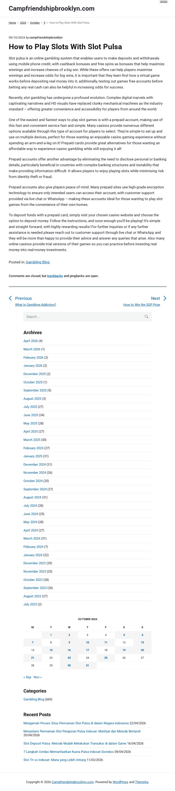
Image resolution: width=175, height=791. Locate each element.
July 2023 (30, 604)
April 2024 (30, 530)
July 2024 (30, 506)
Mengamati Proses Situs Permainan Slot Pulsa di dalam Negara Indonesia (76, 723)
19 (123, 650)
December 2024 (34, 464)
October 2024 (32, 481)
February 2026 (33, 357)
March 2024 (31, 538)
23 (69, 657)
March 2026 (31, 349)
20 (142, 650)
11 (105, 642)
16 (69, 650)
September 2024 (35, 489)
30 (69, 665)
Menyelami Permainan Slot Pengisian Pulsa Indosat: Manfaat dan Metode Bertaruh (82, 731)
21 (32, 657)
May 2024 (30, 522)
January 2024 (32, 555)
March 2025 (31, 440)
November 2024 (34, 473)
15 (51, 650)
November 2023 (34, 571)
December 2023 (34, 563)
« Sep (27, 677)
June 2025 (30, 415)
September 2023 (35, 588)
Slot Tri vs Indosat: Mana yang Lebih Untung (54, 760)
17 (87, 650)
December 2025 (34, 374)
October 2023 (32, 580)
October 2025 (32, 382)
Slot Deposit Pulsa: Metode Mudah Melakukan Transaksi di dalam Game (74, 743)
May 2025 (30, 423)
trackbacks (55, 276)
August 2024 (32, 497)
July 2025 (30, 407)
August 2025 (32, 399)
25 (105, 657)
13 (142, 642)
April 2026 (30, 341)
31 (87, 665)
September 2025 (35, 390)
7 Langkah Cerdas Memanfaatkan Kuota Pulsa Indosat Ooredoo (68, 752)
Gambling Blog (38, 262)
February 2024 (33, 547)
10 (87, 642)
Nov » (38, 677)
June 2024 (30, 514)
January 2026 (32, 366)
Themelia (141, 782)
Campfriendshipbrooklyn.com (73, 782)
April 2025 (30, 431)
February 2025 (33, 448)
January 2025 (32, 456)
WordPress (120, 782)
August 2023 (32, 596)
